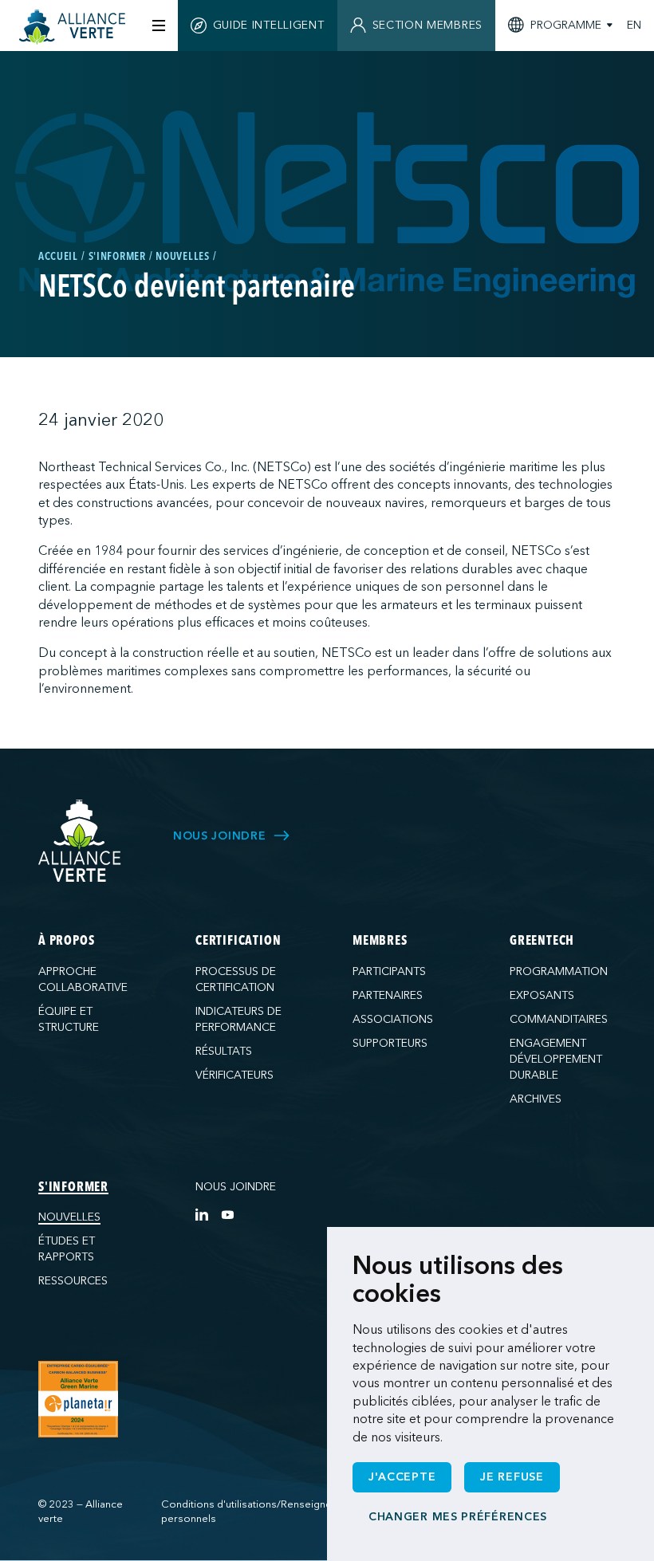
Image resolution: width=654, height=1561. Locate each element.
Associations (393, 1019)
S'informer (73, 1188)
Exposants (542, 995)
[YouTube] (227, 1214)
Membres (380, 941)
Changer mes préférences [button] (457, 1516)
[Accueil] (74, 27)
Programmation (559, 971)
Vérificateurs (234, 1075)
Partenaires (388, 995)
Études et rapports (66, 1248)
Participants (389, 971)
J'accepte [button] (401, 1476)
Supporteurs (390, 1043)
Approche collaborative (83, 979)
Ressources (73, 1280)
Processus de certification (235, 979)
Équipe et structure (68, 1019)
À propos (66, 941)
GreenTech (542, 941)
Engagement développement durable (556, 1059)
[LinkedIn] (201, 1214)
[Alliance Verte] (79, 841)
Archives (535, 1099)
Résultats (223, 1051)
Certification (238, 941)
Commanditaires (559, 1019)
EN (634, 25)
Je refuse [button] (511, 1476)
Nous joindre (235, 1186)
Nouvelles (69, 1217)
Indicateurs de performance (238, 1019)
